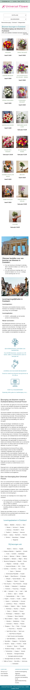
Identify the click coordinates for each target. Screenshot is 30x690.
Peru (13, 626)
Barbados (14, 559)
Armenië (25, 551)
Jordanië (21, 594)
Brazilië (19, 561)
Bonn (24, 525)
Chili (19, 566)
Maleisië (13, 606)
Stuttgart (22, 537)
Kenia (23, 596)
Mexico (9, 611)
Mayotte (23, 609)
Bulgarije (9, 564)
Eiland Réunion (14, 576)
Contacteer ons (6, 1)
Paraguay (7, 626)
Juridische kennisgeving (21, 671)
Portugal (23, 626)
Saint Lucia (21, 631)
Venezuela (9, 653)
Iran (16, 591)
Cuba (19, 569)
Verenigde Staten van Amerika (12, 658)
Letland (24, 599)
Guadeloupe (23, 586)
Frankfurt (8, 532)
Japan (15, 594)
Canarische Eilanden (11, 566)
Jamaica (10, 594)
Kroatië (18, 599)
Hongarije (22, 589)
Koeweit (12, 599)
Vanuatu (23, 651)
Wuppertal (15, 540)
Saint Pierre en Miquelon (15, 633)
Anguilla (21, 549)
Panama (22, 623)
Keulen (5, 535)
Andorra (15, 549)
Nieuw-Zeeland (8, 618)
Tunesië (18, 648)
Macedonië (22, 604)
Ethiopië (8, 579)
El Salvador (23, 576)
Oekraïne (8, 621)
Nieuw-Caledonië (19, 616)
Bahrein (18, 556)
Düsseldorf (16, 530)
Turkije (24, 648)
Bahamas (12, 556)
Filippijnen (9, 581)
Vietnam (24, 658)
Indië (5, 591)
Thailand (22, 646)
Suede (24, 643)
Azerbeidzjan (21, 554)
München (24, 535)
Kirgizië (6, 599)
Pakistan (16, 623)
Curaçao (25, 569)
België (20, 559)
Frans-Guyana (7, 584)
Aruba (7, 554)
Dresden (22, 527)
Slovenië (7, 643)
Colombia (6, 569)
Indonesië (10, 591)
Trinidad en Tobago (9, 648)
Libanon (7, 601)
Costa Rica (13, 569)
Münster (8, 537)
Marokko (24, 606)
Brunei (25, 561)
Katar (18, 596)
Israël (21, 591)
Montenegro (9, 613)
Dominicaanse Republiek (12, 574)
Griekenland (14, 586)
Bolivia (25, 559)
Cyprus (11, 571)
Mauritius (16, 609)
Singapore (14, 641)
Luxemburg (9, 604)
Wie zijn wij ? (4, 671)
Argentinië (18, 551)
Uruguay (16, 651)
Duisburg (9, 530)
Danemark (18, 571)
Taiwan (15, 646)
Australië (13, 554)
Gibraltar (7, 586)
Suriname (9, 646)
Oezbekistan (16, 621)
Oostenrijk (9, 623)
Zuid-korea (24, 661)
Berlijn (6, 525)
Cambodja (15, 564)
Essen (22, 530)
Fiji (23, 579)
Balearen (25, 556)
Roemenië (19, 628)
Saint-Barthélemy (11, 638)
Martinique (8, 609)
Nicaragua (10, 616)
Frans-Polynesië (17, 584)
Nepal (23, 613)
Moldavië (15, 611)
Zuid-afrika (17, 661)
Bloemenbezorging (6, 22)
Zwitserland (15, 663)
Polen (17, 626)
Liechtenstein (15, 601)
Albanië (9, 549)
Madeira (6, 606)
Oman (22, 621)
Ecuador (22, 574)
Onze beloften (4, 673)
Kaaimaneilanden (10, 596)
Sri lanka (19, 643)
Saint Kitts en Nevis (11, 631)
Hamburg (15, 532)
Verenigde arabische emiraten (15, 656)
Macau (15, 604)
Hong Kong (15, 589)
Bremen (8, 527)
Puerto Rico (12, 628)
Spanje (12, 643)
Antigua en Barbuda (8, 551)
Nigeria (16, 618)
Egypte (6, 576)
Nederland (17, 613)
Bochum (18, 525)
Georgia (25, 584)
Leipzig (11, 535)
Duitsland (14, 22)
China (23, 566)
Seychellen (7, 641)
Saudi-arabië (21, 638)
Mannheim (17, 535)
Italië (26, 591)
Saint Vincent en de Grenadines (15, 636)
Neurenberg (15, 537)
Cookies (17, 682)
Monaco (22, 611)
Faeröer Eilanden (16, 579)
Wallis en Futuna (8, 661)
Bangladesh (6, 559)
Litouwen (23, 601)
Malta (18, 606)
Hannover (22, 532)
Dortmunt (15, 527)
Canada (22, 564)
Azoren (6, 556)
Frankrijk (22, 581)
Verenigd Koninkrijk (19, 653)
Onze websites (4, 675)
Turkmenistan (9, 651)
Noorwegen (23, 618)
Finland (16, 581)
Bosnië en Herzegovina (9, 561)
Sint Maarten (23, 641)
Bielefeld (12, 525)
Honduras (7, 589)
